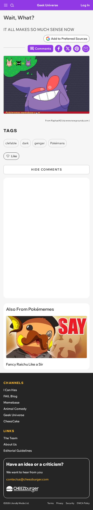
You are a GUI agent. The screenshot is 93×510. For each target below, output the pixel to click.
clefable (11, 143)
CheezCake (11, 421)
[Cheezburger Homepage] (46, 489)
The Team (10, 438)
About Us (10, 444)
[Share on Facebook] (58, 48)
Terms (50, 503)
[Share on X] (67, 48)
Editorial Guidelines (17, 451)
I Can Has (10, 390)
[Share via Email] (86, 48)
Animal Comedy (15, 409)
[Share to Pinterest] (76, 48)
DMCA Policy (83, 503)
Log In (85, 5)
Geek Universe (47, 5)
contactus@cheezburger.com (27, 479)
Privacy (59, 503)
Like (14, 156)
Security (70, 503)
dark (25, 143)
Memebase (11, 402)
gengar (39, 143)
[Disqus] (46, 240)
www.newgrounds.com (77, 120)
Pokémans (57, 143)
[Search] (12, 5)
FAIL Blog (10, 396)
